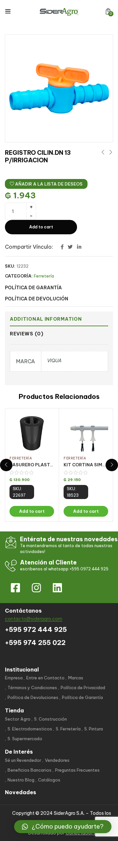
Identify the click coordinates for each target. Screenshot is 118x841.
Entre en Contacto (45, 677)
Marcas (75, 677)
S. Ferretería (68, 728)
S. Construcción (50, 719)
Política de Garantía (82, 697)
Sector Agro (17, 719)
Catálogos (49, 779)
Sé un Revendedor (23, 760)
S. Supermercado (25, 738)
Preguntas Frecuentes (77, 770)
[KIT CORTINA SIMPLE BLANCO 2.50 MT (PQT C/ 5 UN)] (86, 433)
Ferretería (44, 275)
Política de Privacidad (83, 687)
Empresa (14, 677)
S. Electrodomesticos (30, 728)
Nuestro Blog (21, 779)
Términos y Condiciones (32, 687)
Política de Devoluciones (33, 697)
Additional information (46, 319)
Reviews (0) (27, 334)
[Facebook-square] (15, 587)
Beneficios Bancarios (29, 770)
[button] (108, 11)
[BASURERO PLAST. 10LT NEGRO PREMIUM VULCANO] (32, 433)
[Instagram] (36, 587)
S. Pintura (93, 728)
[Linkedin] (57, 587)
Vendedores (57, 760)
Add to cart (41, 226)
